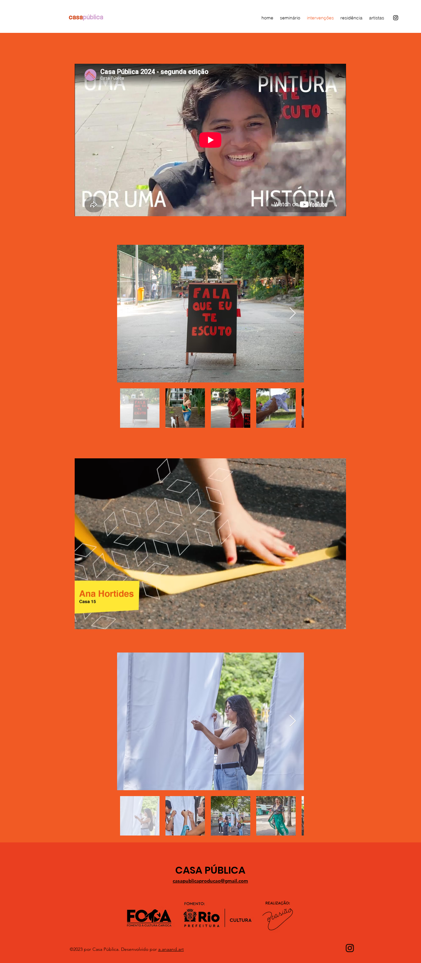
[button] (337, 622)
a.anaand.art (171, 949)
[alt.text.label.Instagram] (395, 17)
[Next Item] (292, 313)
